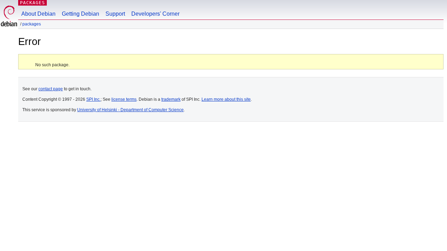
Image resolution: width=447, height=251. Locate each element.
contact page (50, 88)
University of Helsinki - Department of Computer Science (130, 109)
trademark (171, 99)
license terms (124, 99)
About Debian (38, 14)
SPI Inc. (93, 99)
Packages (32, 2)
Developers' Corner (155, 14)
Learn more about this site (226, 99)
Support (115, 14)
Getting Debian (80, 14)
